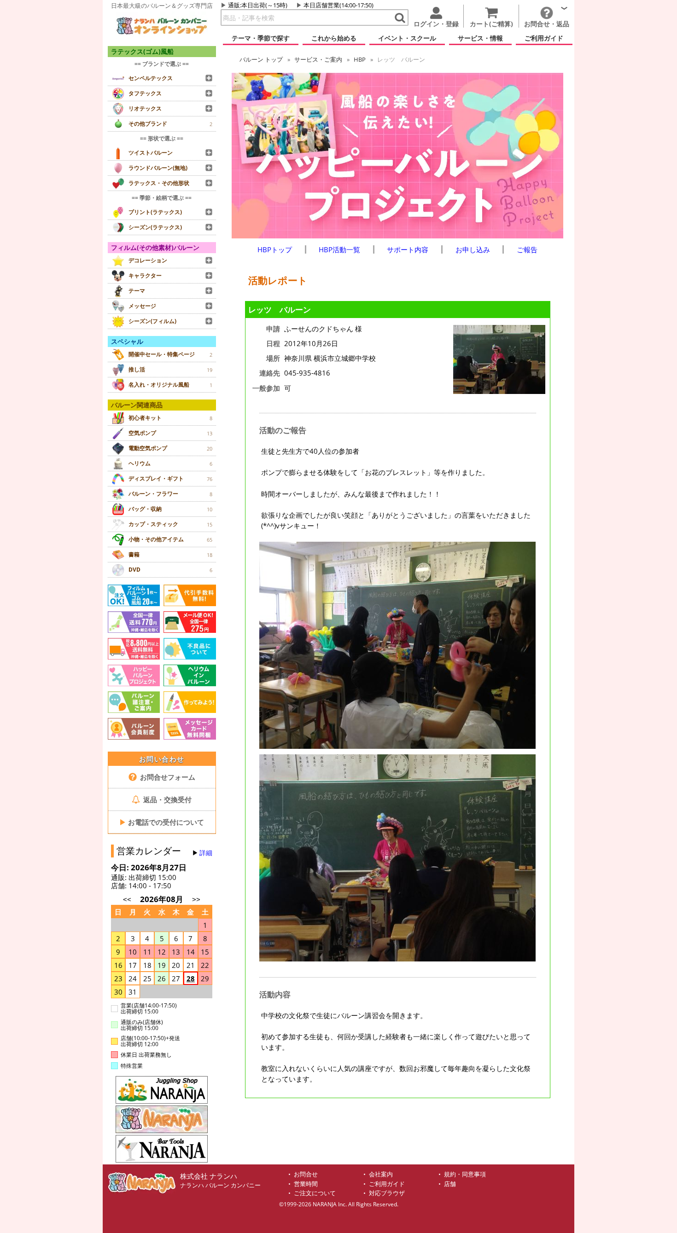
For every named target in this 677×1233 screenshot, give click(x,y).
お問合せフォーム (166, 776)
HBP (360, 59)
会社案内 (381, 1174)
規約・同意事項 (465, 1174)
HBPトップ (274, 249)
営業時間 (306, 1184)
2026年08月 (162, 899)
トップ (261, 59)
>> (196, 899)
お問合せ (306, 1174)
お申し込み (472, 249)
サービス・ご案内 (318, 59)
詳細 (205, 853)
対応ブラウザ (387, 1193)
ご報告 (527, 249)
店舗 (450, 1184)
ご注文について (315, 1193)
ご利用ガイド (387, 1184)
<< (127, 899)
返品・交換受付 (166, 799)
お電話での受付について (161, 822)
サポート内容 (407, 249)
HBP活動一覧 (339, 249)
